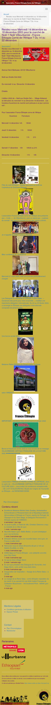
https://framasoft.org (43, 683)
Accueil (6, 14)
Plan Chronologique (11, 502)
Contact (8, 624)
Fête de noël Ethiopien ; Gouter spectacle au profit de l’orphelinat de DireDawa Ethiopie (22, 186)
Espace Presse (12, 612)
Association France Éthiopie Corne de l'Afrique (23, 3)
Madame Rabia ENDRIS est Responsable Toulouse (21, 364)
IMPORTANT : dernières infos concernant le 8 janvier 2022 (24, 421)
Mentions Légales (12, 605)
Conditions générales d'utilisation (19, 609)
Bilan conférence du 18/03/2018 (14, 254)
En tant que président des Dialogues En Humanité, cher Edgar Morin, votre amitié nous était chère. (25, 565)
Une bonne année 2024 (11, 336)
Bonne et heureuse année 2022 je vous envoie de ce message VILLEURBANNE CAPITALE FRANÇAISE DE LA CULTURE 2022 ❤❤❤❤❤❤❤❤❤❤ (25, 450)
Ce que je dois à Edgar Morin (15, 560)
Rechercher (11, 630)
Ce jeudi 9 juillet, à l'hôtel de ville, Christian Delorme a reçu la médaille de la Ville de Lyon (26, 525)
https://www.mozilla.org (30, 683)
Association (6, 46)
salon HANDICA (8, 392)
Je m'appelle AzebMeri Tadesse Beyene (17, 235)
